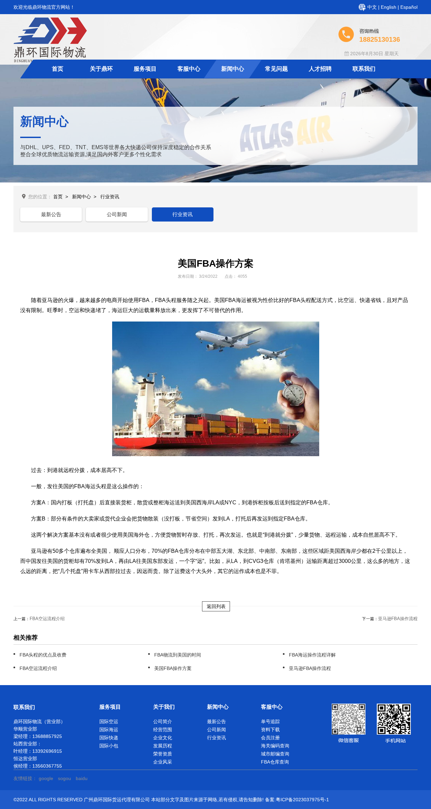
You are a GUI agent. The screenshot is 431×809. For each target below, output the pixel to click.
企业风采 (162, 762)
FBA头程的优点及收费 (43, 655)
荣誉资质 (162, 753)
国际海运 (108, 729)
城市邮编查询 (275, 753)
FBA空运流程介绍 (47, 618)
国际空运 (108, 721)
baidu (82, 778)
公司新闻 (117, 214)
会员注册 (270, 737)
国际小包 (108, 745)
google (46, 778)
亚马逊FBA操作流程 (398, 618)
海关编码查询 (275, 745)
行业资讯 (109, 196)
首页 (57, 69)
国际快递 (108, 737)
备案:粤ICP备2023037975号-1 (297, 799)
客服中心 (188, 69)
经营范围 (162, 729)
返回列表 (216, 606)
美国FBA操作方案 (173, 668)
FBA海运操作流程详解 (312, 655)
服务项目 (145, 69)
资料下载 (270, 729)
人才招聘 (320, 69)
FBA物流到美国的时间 (177, 655)
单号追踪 (270, 721)
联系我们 (364, 69)
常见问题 (276, 69)
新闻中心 (232, 69)
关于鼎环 (101, 69)
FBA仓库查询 (275, 762)
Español (409, 7)
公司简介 (162, 721)
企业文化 (162, 737)
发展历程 (162, 745)
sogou (64, 778)
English (389, 7)
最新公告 (51, 214)
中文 (372, 7)
